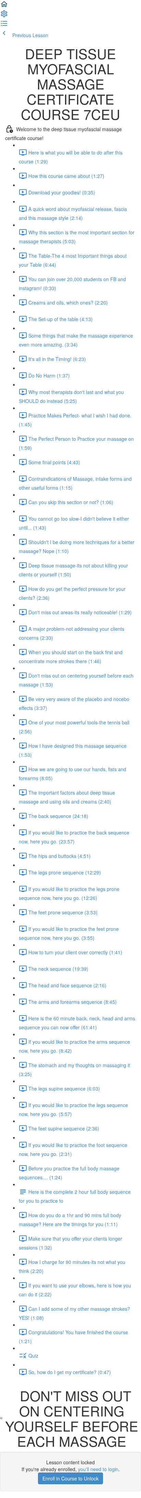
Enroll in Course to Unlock (70, 1478)
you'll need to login (98, 1469)
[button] (4, 6)
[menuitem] (4, 15)
